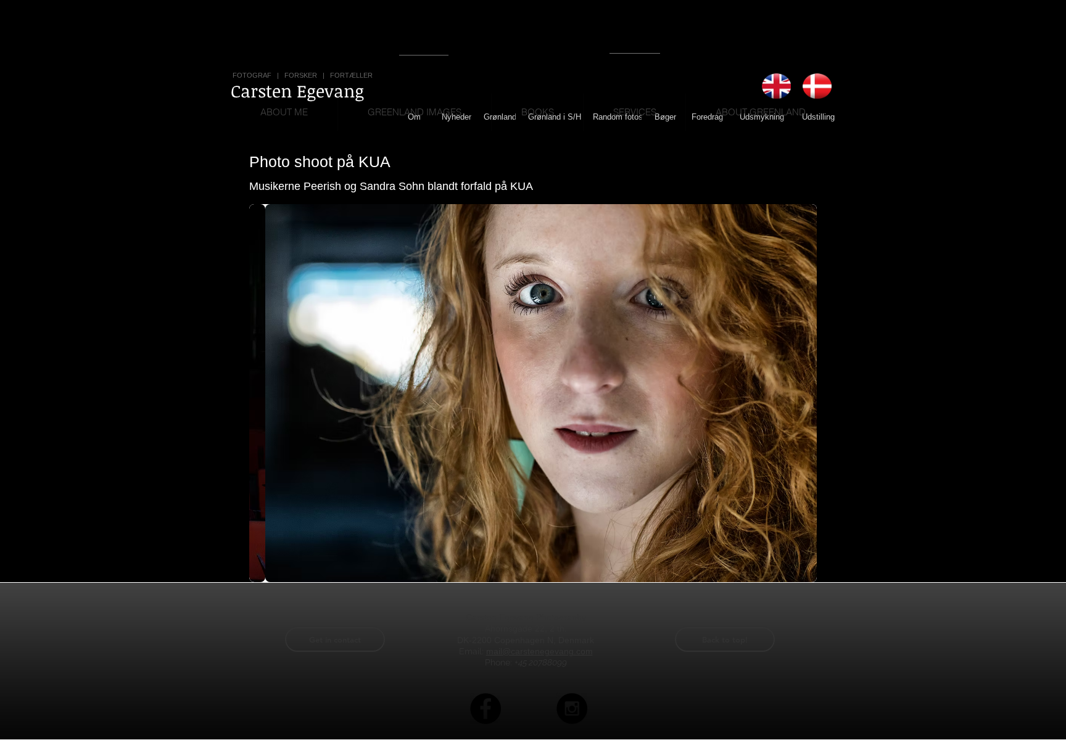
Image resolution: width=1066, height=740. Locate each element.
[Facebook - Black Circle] (485, 708)
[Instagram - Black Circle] (571, 708)
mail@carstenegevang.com (539, 651)
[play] (786, 571)
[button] (533, 393)
